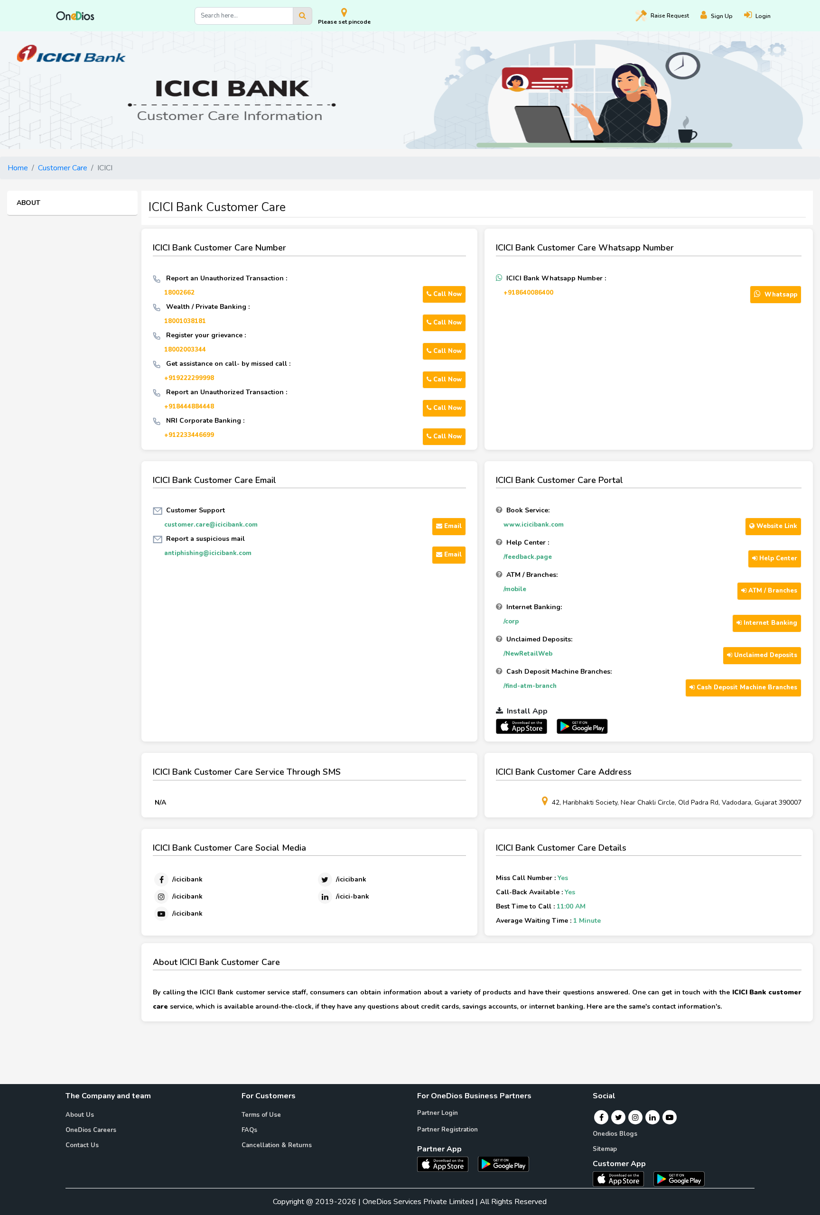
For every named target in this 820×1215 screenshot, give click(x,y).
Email (452, 526)
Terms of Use (261, 1115)
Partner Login (437, 1113)
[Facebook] (601, 1117)
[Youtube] (669, 1117)
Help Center (777, 558)
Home (18, 168)
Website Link (776, 526)
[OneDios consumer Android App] (679, 1178)
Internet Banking (769, 623)
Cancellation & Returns (277, 1145)
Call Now (446, 294)
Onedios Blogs (615, 1134)
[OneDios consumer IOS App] (622, 1178)
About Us (79, 1115)
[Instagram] (635, 1117)
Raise (670, 15)
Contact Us (82, 1145)
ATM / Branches (771, 590)
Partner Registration (447, 1129)
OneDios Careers (90, 1130)
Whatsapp (780, 294)
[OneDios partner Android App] (582, 726)
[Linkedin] (652, 1117)
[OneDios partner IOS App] (525, 726)
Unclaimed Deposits (764, 655)
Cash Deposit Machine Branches (746, 687)
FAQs (249, 1130)
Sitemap (605, 1149)
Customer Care (62, 168)
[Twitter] (618, 1117)
